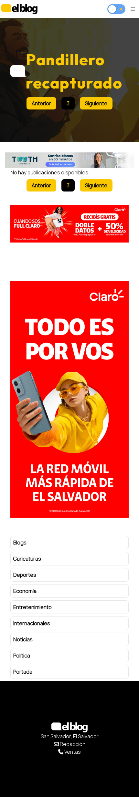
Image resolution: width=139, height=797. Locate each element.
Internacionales (31, 623)
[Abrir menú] (133, 9)
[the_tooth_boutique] (69, 160)
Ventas (72, 751)
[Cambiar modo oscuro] (116, 9)
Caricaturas (27, 558)
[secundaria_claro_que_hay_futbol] (69, 224)
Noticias (23, 639)
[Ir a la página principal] (19, 9)
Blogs (20, 542)
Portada (22, 671)
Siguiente (96, 103)
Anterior (41, 103)
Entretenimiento (32, 607)
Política (21, 655)
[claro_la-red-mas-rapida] (69, 399)
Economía (25, 591)
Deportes (24, 574)
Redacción (72, 744)
